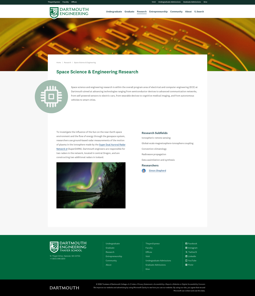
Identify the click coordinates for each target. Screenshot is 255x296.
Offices (74, 2)
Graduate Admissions (192, 2)
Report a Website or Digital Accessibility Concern (185, 284)
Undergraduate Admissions (169, 2)
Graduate (129, 12)
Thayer (54, 2)
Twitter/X (192, 252)
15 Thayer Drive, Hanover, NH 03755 (65, 256)
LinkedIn (192, 256)
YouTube (192, 261)
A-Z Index (132, 284)
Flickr (190, 265)
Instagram (192, 248)
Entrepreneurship (158, 12)
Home (58, 63)
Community (176, 12)
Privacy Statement (144, 284)
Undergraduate (114, 12)
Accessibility (159, 284)
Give (205, 2)
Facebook (192, 244)
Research (142, 12)
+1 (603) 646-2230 (57, 259)
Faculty (66, 2)
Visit (154, 2)
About (188, 12)
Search (200, 12)
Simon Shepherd (157, 171)
